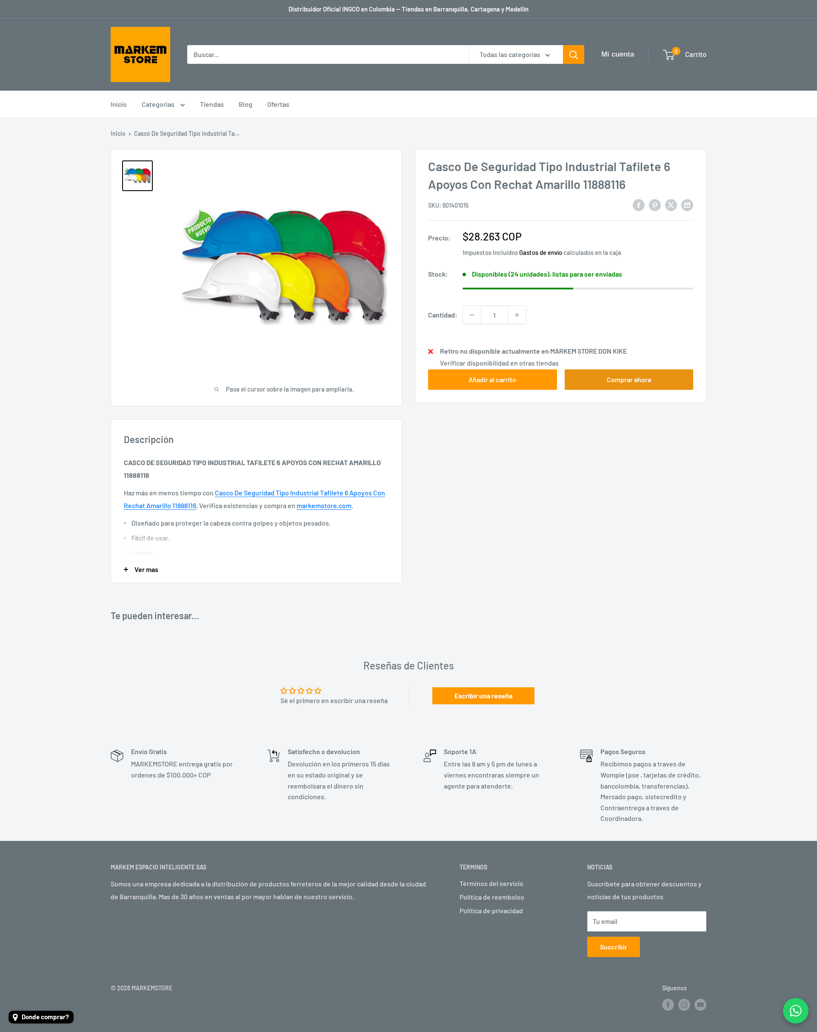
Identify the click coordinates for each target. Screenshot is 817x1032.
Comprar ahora (629, 379)
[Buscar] (573, 54)
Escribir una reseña (483, 696)
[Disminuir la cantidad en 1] (472, 315)
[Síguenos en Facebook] (668, 1005)
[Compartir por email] (687, 204)
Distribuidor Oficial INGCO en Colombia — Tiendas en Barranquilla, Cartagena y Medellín (408, 9)
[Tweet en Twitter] (671, 204)
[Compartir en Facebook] (639, 204)
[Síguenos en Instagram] (684, 1005)
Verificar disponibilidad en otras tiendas (499, 363)
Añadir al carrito (492, 379)
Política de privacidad (491, 910)
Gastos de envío (540, 252)
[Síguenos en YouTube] (700, 1005)
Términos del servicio (491, 883)
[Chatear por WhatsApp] (795, 1010)
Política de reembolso (492, 897)
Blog (245, 104)
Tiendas (212, 104)
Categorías (159, 104)
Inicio (119, 104)
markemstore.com (324, 505)
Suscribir (613, 947)
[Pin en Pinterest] (655, 204)
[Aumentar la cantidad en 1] (517, 315)
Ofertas (278, 104)
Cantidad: (442, 315)
